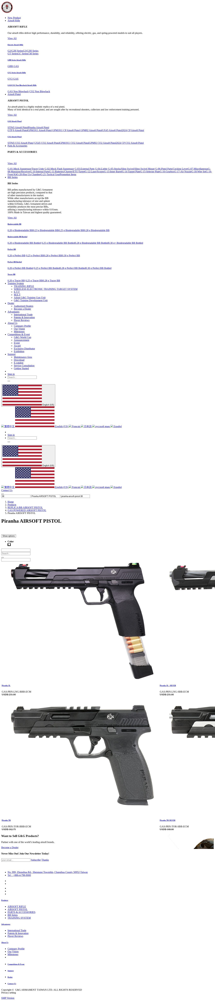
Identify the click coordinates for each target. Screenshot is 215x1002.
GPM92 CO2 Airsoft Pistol (102, 143)
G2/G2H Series (15, 50)
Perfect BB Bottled (15, 262)
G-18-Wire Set (198, 171)
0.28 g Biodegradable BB (97, 230)
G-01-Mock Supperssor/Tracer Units (26, 168)
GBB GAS (13, 66)
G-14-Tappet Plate (131, 171)
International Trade (17, 930)
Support (11, 971)
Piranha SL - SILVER (168, 685)
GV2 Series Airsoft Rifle (17, 73)
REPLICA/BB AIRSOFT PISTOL (25, 507)
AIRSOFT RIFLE (17, 906)
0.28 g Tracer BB (51, 280)
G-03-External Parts (84, 168)
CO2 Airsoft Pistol (15, 137)
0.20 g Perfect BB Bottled (20, 268)
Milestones (13, 954)
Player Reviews (15, 936)
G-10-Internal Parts (39, 171)
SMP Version (7, 998)
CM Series (33, 53)
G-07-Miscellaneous (198, 168)
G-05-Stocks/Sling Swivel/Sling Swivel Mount (131, 168)
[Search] (9, 381)
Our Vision (13, 951)
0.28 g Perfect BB (53, 255)
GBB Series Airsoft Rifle (17, 60)
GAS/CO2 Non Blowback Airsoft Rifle (22, 85)
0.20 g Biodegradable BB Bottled (24, 243)
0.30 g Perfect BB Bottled (98, 268)
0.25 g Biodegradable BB (71, 230)
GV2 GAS (13, 78)
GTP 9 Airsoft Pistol (18, 130)
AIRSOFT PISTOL (18, 909)
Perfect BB (12, 249)
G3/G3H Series (30, 50)
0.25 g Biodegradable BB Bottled (58, 243)
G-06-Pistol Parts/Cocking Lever (171, 168)
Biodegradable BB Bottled (17, 237)
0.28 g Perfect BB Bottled (73, 268)
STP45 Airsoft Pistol (18, 127)
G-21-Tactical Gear (50, 174)
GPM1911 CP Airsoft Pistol (66, 130)
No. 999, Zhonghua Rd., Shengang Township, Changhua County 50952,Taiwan (48, 872)
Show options (9, 536)
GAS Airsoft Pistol (15, 121)
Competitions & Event (16, 964)
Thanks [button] (45, 860)
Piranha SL (6, 685)
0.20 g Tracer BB (16, 280)
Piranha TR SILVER (167, 820)
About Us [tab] (4, 942)
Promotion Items (68, 174)
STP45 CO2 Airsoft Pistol (21, 143)
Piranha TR (6, 820)
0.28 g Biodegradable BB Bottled (91, 243)
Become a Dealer (9, 847)
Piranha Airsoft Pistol (38, 127)
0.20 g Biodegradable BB (20, 230)
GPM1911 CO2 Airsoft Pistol (74, 143)
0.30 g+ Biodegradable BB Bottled (125, 243)
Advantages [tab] (5, 924)
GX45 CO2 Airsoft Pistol (46, 143)
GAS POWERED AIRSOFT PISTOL (27, 510)
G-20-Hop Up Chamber (29, 174)
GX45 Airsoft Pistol (112, 130)
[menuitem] (14, 17)
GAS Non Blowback (18, 91)
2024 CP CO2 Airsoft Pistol (130, 143)
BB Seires (13, 915)
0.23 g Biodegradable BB (46, 230)
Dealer (10, 977)
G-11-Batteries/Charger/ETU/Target (67, 171)
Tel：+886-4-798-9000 (19, 875)
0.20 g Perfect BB (16, 255)
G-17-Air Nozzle (182, 171)
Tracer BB (11, 274)
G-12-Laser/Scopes (94, 171)
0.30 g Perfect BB (71, 255)
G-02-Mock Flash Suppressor (59, 168)
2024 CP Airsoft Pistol (133, 130)
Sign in (11, 374)
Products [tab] (4, 900)
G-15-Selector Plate (150, 171)
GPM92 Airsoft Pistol (91, 130)
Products (12, 504)
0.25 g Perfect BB (35, 255)
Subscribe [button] (36, 860)
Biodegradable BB (14, 224)
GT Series (13, 53)
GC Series (23, 53)
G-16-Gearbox (167, 171)
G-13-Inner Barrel (113, 171)
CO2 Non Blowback (39, 91)
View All (12, 38)
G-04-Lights (101, 168)
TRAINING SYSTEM (19, 917)
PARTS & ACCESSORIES (21, 912)
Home (11, 501)
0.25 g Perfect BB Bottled (47, 268)
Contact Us (6, 490)
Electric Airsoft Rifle (15, 45)
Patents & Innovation (18, 933)
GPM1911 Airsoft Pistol (40, 130)
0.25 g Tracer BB (34, 280)
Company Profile (16, 948)
